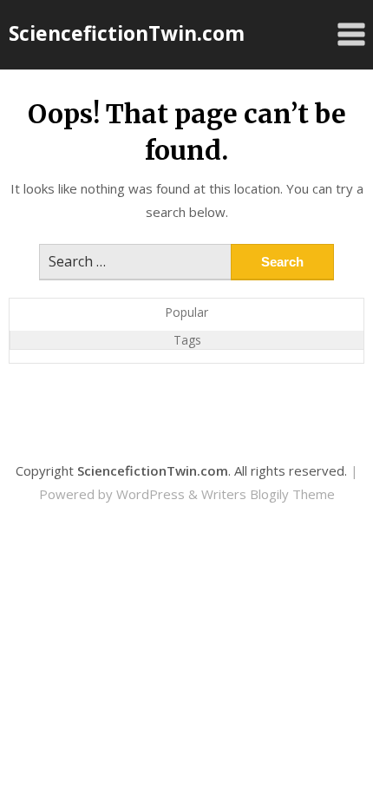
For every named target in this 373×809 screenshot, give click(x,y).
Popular (186, 312)
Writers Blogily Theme (268, 494)
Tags (187, 340)
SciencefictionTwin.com (127, 33)
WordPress (150, 494)
